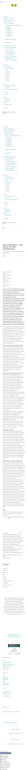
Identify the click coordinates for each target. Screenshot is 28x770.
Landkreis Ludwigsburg (11, 53)
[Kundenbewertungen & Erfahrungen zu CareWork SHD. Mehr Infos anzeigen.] (14, 654)
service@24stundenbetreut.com (10, 722)
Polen (7, 70)
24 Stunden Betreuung (9, 18)
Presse (6, 94)
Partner (6, 92)
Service (5, 97)
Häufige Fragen (8, 104)
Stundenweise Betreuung (9, 46)
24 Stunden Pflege (7, 662)
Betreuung (5, 572)
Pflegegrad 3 (9, 32)
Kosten (4, 676)
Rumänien (8, 71)
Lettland (7, 79)
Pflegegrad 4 (9, 34)
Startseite (6, 16)
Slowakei (8, 77)
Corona (4, 576)
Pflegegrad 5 (9, 36)
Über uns (6, 64)
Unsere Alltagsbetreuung (10, 47)
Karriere (7, 87)
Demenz (5, 578)
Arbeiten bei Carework (10, 85)
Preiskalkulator (8, 42)
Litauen (7, 80)
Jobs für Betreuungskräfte (11, 89)
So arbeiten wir (8, 66)
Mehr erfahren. (17, 614)
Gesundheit (21, 251)
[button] (5, 753)
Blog (6, 103)
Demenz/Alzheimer (7, 581)
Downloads (7, 99)
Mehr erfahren (14, 636)
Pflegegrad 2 (9, 30)
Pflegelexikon (8, 101)
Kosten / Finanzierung (10, 23)
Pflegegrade (8, 27)
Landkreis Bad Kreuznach (11, 60)
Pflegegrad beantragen (11, 39)
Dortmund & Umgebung (11, 56)
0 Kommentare (6, 253)
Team (6, 84)
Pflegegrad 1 (9, 29)
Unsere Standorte (9, 22)
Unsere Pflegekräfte (9, 68)
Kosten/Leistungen (7, 585)
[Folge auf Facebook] (12, 5)
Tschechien (8, 73)
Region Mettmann (10, 58)
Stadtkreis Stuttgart (10, 51)
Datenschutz (5, 667)
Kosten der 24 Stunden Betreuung (13, 25)
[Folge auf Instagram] (15, 5)
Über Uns (5, 661)
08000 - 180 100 (6, 707)
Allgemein (5, 568)
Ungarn (7, 75)
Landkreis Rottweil (10, 54)
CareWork (7, 251)
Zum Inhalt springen (4, 751)
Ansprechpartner (7, 691)
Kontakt (5, 108)
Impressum (5, 669)
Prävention (5, 587)
